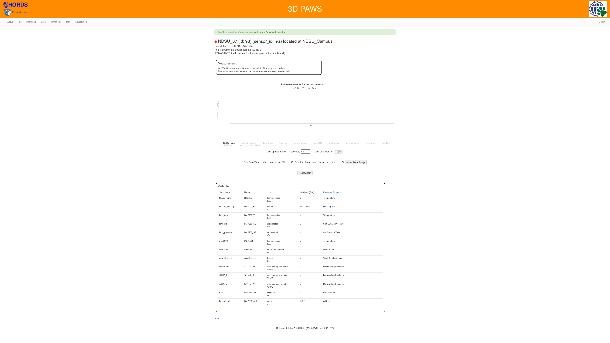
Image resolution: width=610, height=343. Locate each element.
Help (19, 22)
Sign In (602, 22)
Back (216, 318)
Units (269, 192)
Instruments (56, 22)
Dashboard (31, 22)
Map (68, 22)
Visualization (81, 22)
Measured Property (332, 192)
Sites (43, 22)
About (10, 22)
